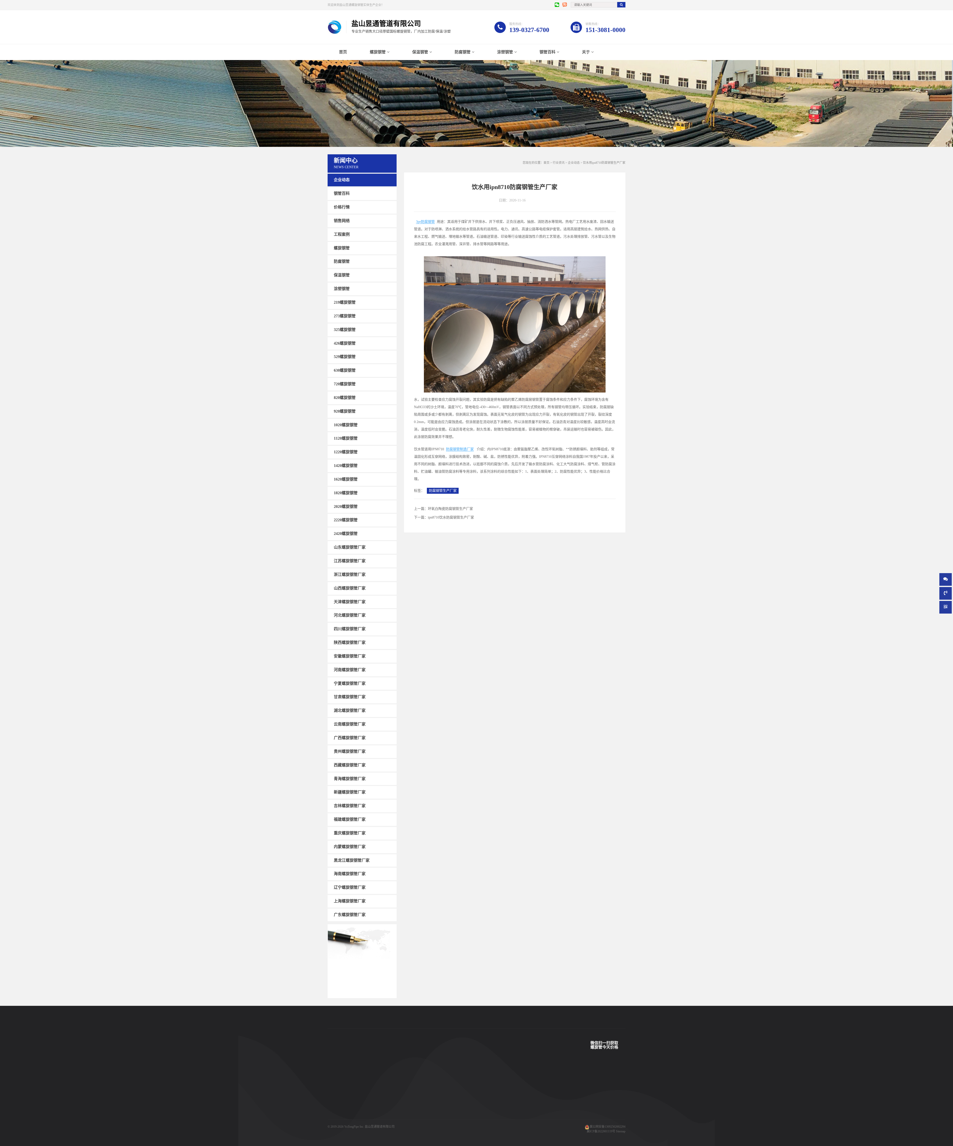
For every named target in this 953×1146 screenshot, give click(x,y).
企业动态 (342, 180)
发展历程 (456, 1101)
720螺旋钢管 (345, 384)
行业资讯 (559, 162)
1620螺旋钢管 (346, 479)
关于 (586, 52)
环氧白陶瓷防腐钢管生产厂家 (450, 509)
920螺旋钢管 (345, 411)
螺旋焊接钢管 (377, 1078)
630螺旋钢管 (345, 370)
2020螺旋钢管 (346, 506)
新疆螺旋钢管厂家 (350, 792)
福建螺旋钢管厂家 (350, 819)
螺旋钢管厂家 (336, 1123)
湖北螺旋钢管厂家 (350, 710)
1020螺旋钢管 (346, 425)
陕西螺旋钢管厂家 (350, 642)
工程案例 (342, 234)
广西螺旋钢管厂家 (350, 738)
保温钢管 (420, 52)
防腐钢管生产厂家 (443, 490)
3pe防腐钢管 (425, 222)
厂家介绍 (456, 1078)
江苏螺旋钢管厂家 (350, 561)
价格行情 (342, 207)
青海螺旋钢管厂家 (350, 778)
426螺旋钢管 (345, 343)
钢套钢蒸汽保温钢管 (381, 1115)
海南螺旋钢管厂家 (350, 874)
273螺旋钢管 (345, 316)
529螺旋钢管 (345, 357)
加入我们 (456, 1108)
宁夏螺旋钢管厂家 (350, 683)
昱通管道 (415, 1078)
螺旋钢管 (378, 52)
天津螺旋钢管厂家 (350, 601)
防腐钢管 (463, 52)
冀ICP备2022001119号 (601, 1131)
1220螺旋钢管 (346, 452)
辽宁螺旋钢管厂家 (350, 887)
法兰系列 (334, 1115)
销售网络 (342, 221)
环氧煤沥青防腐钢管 (381, 1123)
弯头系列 (334, 1108)
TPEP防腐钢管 (377, 1086)
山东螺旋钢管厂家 (350, 547)
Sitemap (620, 1131)
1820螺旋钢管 (346, 493)
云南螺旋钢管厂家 (350, 724)
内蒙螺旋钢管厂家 (350, 847)
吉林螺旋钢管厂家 (350, 806)
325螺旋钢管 (345, 329)
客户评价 (415, 1101)
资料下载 (415, 1108)
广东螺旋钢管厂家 (350, 915)
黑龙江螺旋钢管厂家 (352, 860)
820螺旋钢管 (345, 397)
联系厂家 (456, 1093)
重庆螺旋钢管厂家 (350, 833)
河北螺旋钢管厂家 (350, 615)
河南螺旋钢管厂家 (350, 670)
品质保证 (415, 1115)
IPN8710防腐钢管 (379, 1108)
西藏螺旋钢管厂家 (350, 765)
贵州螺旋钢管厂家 (350, 751)
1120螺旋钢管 (346, 438)
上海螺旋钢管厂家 (350, 901)
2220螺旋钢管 (346, 520)
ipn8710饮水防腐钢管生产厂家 (451, 517)
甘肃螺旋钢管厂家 (350, 697)
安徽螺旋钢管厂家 (350, 656)
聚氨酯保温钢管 (378, 1093)
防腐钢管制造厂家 (460, 449)
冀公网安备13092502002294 (607, 1126)
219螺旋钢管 (345, 302)
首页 (343, 52)
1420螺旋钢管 (346, 465)
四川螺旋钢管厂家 (350, 629)
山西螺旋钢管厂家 (350, 588)
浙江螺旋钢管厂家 (350, 574)
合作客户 (415, 1093)
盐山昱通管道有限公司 (380, 1126)
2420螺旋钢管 (346, 533)
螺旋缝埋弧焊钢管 (380, 1101)
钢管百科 (547, 52)
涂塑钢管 (505, 52)
